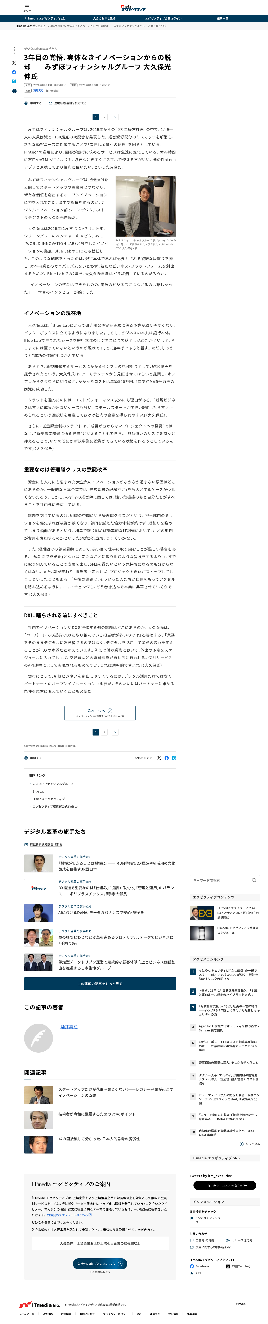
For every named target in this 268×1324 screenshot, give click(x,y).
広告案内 (66, 1314)
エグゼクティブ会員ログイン (163, 18)
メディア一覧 (26, 1314)
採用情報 (173, 1314)
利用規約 (241, 1303)
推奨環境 (192, 1314)
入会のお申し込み (104, 18)
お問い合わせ (87, 1314)
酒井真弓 (69, 1027)
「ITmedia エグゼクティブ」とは (45, 18)
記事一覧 (222, 18)
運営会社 (155, 1314)
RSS (139, 1314)
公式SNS (48, 1314)
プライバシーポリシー (115, 1314)
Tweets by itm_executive (211, 1175)
